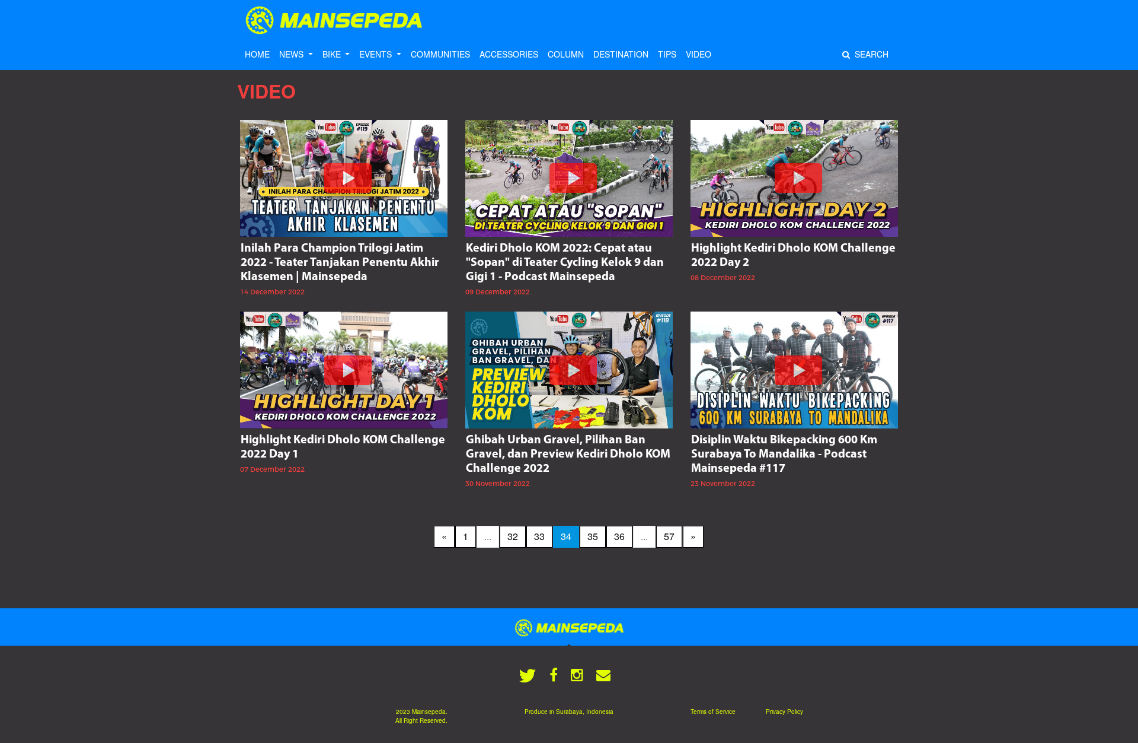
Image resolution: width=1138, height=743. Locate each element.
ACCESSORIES (509, 54)
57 (669, 536)
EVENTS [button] (376, 54)
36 (619, 536)
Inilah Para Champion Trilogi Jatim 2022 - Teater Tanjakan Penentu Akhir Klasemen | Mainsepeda (340, 263)
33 (539, 536)
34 (566, 536)
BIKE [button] (332, 54)
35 (592, 536)
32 (512, 536)
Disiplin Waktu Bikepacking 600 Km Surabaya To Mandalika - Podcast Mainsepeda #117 (784, 454)
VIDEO (698, 54)
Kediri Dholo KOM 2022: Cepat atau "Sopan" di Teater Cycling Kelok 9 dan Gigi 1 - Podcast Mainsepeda (565, 263)
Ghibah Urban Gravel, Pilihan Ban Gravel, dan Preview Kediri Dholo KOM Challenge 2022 (568, 454)
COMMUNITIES (440, 54)
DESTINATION (620, 54)
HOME (257, 54)
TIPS (667, 54)
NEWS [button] (292, 54)
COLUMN (566, 54)
